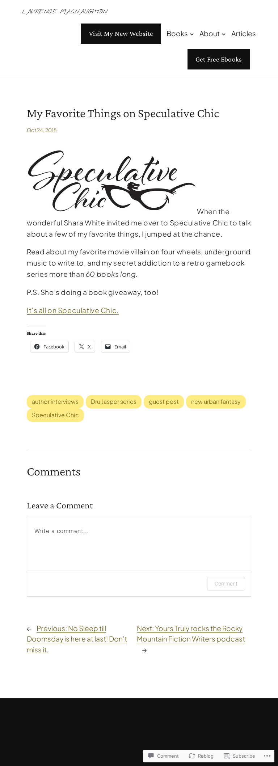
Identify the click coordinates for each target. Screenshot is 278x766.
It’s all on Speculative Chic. (73, 310)
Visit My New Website (121, 33)
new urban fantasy (216, 401)
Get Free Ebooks (218, 59)
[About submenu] (224, 33)
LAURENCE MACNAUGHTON (65, 12)
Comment (226, 583)
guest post (164, 401)
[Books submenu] (192, 33)
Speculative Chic (55, 415)
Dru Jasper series (113, 401)
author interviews (55, 401)
